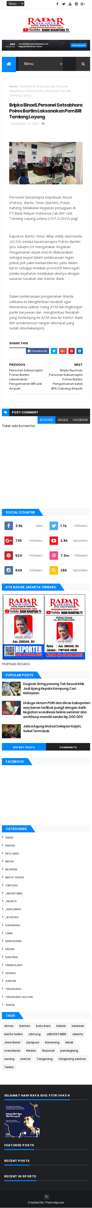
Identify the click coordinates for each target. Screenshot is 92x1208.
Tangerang (13, 989)
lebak (9, 933)
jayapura (11, 917)
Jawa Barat (13, 909)
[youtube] (70, 4)
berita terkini (14, 877)
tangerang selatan (19, 997)
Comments (68, 747)
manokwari (13, 941)
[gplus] (82, 4)
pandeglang (13, 965)
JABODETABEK (14, 893)
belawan (11, 869)
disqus (63, 420)
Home (13, 86)
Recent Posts (24, 747)
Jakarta (11, 901)
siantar (10, 981)
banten (10, 845)
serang (10, 973)
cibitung (11, 885)
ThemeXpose (54, 1202)
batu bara (12, 853)
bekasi (9, 861)
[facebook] (57, 4)
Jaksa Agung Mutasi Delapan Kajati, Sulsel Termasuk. (52, 728)
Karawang (12, 925)
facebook (80, 420)
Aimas (9, 837)
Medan (9, 949)
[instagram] (76, 4)
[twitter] (63, 4)
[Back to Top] (46, 1196)
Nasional (11, 957)
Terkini (10, 1005)
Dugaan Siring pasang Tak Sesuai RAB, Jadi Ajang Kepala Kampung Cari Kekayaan (54, 688)
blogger (46, 420)
